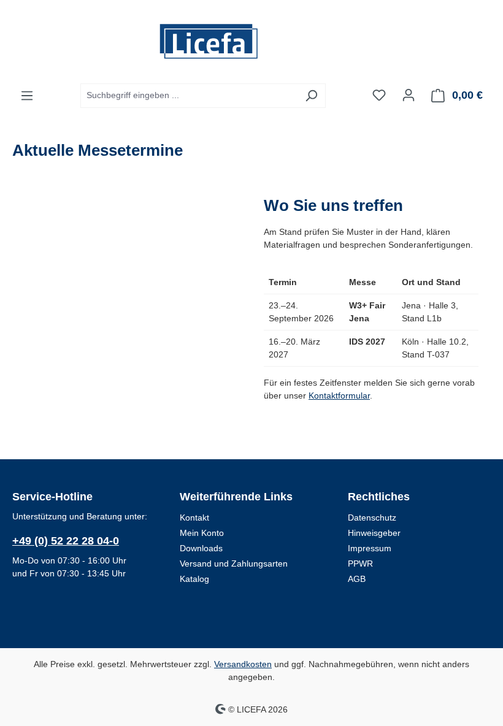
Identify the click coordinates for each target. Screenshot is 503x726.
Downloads (201, 548)
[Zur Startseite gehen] (251, 41)
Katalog (194, 579)
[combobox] (189, 95)
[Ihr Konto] (408, 95)
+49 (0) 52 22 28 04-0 (65, 541)
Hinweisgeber (374, 533)
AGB (357, 579)
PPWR (360, 563)
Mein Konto (202, 533)
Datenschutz (372, 517)
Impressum (369, 548)
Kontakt (194, 517)
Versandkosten (243, 664)
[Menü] (27, 95)
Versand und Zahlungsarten (234, 563)
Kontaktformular (339, 395)
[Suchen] (311, 95)
